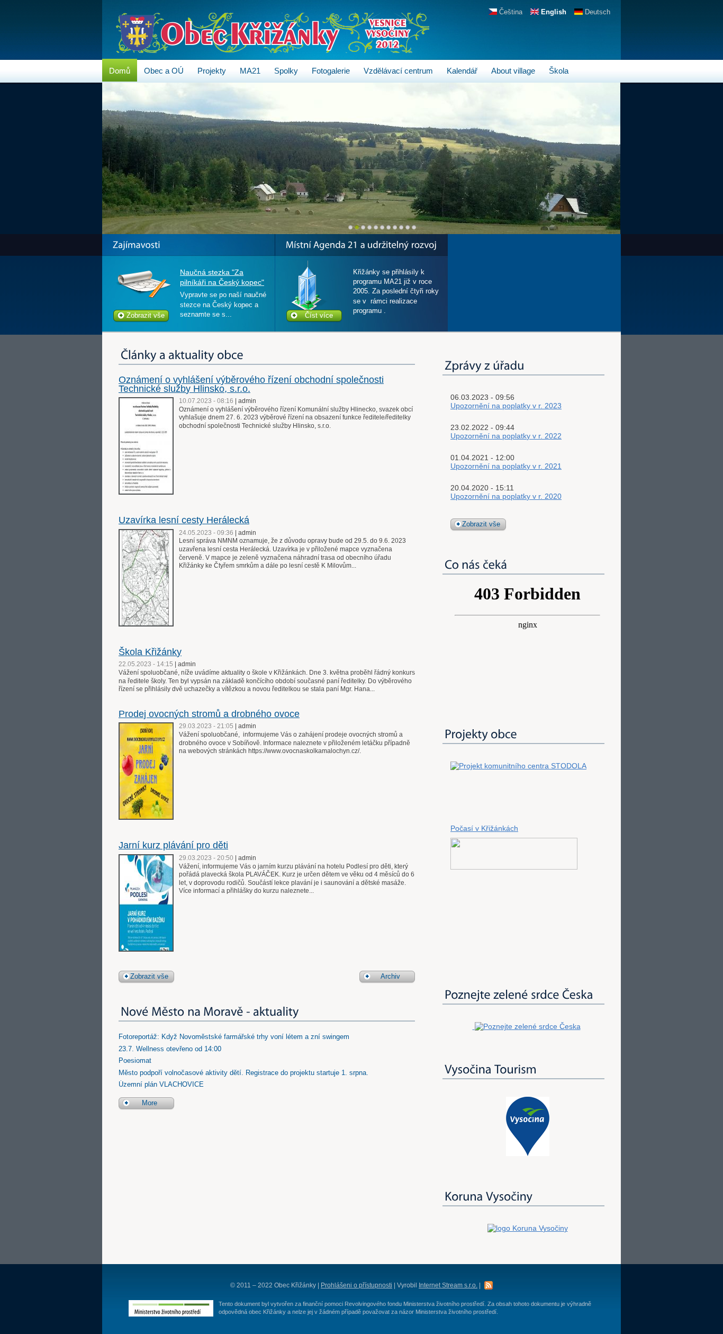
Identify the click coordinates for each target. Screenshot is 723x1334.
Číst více (319, 315)
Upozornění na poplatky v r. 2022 (506, 436)
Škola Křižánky (150, 652)
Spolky (286, 70)
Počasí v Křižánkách (484, 828)
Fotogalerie (331, 70)
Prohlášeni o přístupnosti (356, 1285)
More (149, 1103)
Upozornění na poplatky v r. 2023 (506, 405)
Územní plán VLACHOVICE (161, 1084)
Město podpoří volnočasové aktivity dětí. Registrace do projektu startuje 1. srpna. (243, 1073)
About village (513, 70)
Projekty (211, 70)
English (552, 12)
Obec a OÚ (164, 70)
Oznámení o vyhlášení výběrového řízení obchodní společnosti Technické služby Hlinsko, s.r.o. (251, 384)
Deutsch (596, 12)
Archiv (390, 976)
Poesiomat (135, 1060)
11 (414, 227)
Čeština (509, 12)
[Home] (272, 48)
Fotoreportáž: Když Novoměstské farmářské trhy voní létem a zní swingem (234, 1037)
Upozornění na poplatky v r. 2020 (506, 496)
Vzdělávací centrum (398, 70)
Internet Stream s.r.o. (448, 1285)
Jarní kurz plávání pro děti (173, 845)
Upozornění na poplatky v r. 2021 (506, 466)
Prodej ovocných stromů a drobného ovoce (209, 714)
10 (407, 227)
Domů (119, 70)
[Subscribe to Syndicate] (488, 1285)
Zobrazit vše (145, 315)
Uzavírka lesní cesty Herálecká (184, 520)
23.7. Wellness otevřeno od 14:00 (170, 1049)
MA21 (250, 70)
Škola (558, 70)
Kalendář (462, 70)
